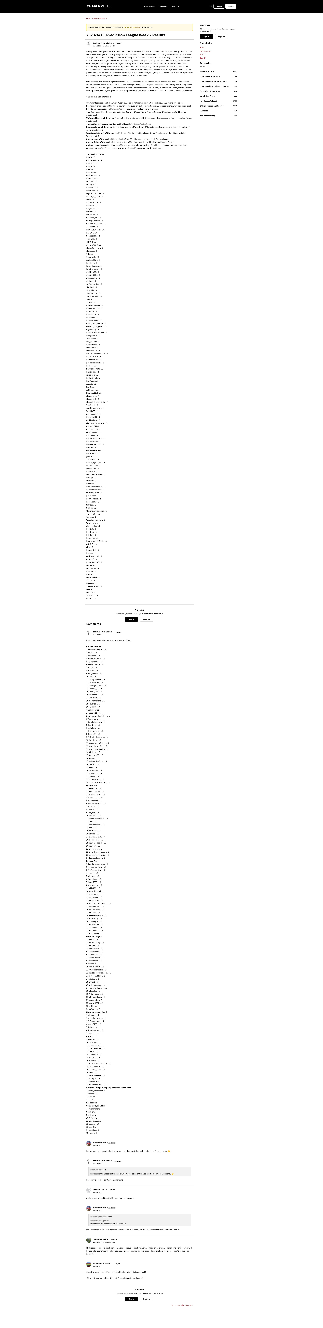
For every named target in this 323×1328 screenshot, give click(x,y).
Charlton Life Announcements (218, 81)
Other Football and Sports (218, 106)
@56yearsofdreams (123, 54)
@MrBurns (121, 133)
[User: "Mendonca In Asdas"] (88, 1264)
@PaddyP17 (149, 60)
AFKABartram (99, 1189)
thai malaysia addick (102, 43)
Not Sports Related (218, 101)
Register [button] (146, 619)
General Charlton (218, 71)
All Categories (205, 67)
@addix (162, 66)
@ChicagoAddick (132, 60)
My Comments (205, 51)
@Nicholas (157, 148)
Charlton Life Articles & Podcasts (218, 86)
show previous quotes (99, 1220)
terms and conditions (133, 27)
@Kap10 (136, 54)
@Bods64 (148, 54)
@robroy (163, 133)
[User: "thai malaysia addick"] (88, 43)
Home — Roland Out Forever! (182, 1305)
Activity (203, 47)
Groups (202, 54)
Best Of (203, 58)
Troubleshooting (218, 115)
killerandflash (99, 1142)
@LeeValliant (181, 145)
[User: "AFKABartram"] (88, 1190)
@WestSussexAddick (137, 124)
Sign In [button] (131, 619)
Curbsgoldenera (100, 1239)
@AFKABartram (155, 84)
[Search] (211, 6)
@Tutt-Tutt (112, 1198)
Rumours (218, 110)
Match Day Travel (218, 96)
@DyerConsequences (108, 148)
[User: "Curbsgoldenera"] (88, 1240)
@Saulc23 (132, 148)
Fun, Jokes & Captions (218, 91)
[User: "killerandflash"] (88, 1143)
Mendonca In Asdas (101, 1263)
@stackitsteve (117, 142)
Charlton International (218, 76)
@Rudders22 (156, 145)
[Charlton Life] (99, 6)
